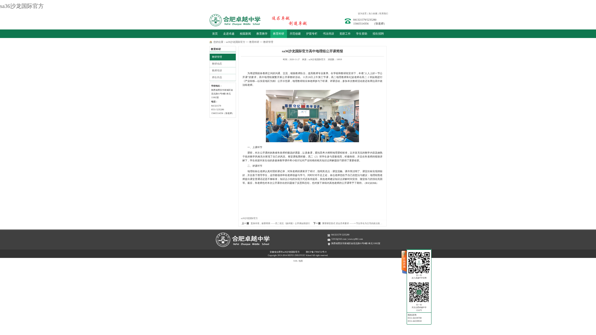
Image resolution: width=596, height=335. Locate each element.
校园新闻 (245, 33)
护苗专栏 (311, 33)
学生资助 (361, 33)
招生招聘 (378, 33)
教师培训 (217, 70)
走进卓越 (228, 33)
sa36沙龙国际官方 (22, 6)
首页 (215, 33)
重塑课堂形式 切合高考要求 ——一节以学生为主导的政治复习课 (353, 223)
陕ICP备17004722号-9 (316, 252)
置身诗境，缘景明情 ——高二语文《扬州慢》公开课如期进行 (280, 223)
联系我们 (383, 13)
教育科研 (278, 33)
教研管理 (268, 42)
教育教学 (262, 33)
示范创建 (295, 33)
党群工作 (345, 33)
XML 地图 (298, 261)
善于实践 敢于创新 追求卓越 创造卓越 (286, 20)
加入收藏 (373, 13)
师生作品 (217, 77)
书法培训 (328, 33)
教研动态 (217, 63)
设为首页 (362, 13)
